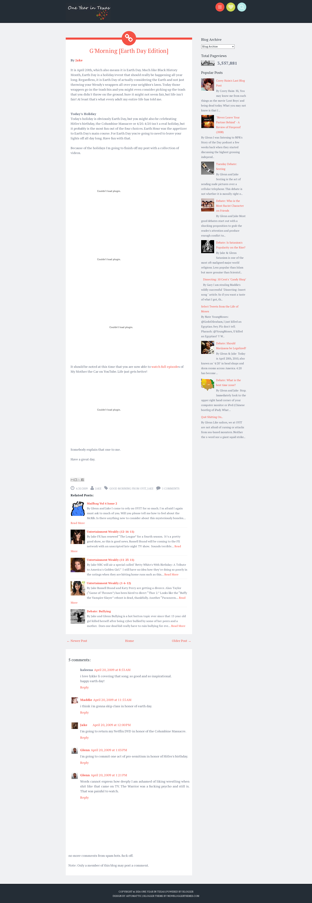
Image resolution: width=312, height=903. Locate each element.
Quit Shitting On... (212, 417)
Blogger (187, 891)
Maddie (86, 700)
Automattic (134, 896)
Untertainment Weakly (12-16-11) (110, 532)
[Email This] (72, 480)
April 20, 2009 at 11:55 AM (112, 700)
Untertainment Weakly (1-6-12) (109, 583)
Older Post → (181, 640)
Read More (78, 523)
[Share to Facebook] (82, 480)
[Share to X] (79, 480)
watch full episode (164, 366)
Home (129, 640)
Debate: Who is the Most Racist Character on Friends (230, 205)
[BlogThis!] (75, 480)
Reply (84, 687)
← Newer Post (77, 640)
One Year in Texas (153, 891)
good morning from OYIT (127, 488)
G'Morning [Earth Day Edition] (128, 51)
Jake (79, 60)
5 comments (170, 488)
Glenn (85, 750)
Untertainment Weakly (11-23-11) (110, 560)
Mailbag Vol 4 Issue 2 (102, 503)
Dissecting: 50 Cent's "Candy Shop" (224, 279)
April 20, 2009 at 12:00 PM (112, 725)
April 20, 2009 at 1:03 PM (109, 750)
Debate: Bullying (99, 611)
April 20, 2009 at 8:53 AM (112, 670)
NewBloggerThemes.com (183, 896)
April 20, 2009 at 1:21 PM (109, 775)
